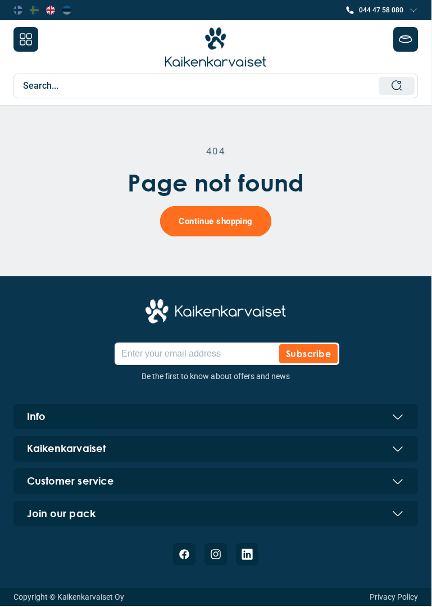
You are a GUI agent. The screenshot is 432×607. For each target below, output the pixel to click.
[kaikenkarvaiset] (215, 311)
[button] (381, 10)
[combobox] (219, 86)
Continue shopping (216, 221)
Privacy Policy (394, 596)
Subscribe (308, 353)
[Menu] (25, 39)
